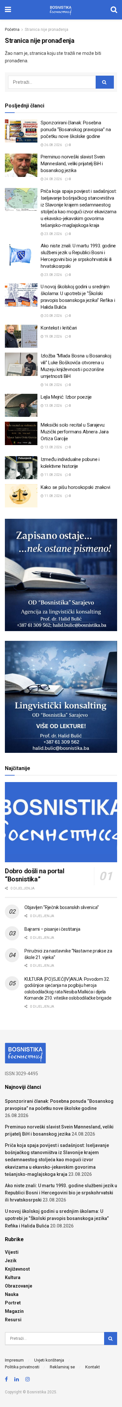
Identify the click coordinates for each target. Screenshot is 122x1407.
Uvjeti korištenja (49, 1360)
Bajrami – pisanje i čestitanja (52, 929)
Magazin (14, 1311)
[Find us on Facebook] (6, 1379)
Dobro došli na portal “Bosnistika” (34, 875)
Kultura (12, 1277)
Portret (13, 1302)
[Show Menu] (8, 9)
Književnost (17, 1269)
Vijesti (12, 1252)
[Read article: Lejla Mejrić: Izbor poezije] (21, 405)
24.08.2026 (53, 179)
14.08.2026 (53, 385)
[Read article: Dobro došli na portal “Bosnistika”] (61, 822)
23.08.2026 (53, 234)
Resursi (13, 1319)
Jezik (11, 1260)
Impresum (14, 1360)
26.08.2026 (53, 145)
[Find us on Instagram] (27, 1379)
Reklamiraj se (62, 1366)
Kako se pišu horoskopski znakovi (75, 487)
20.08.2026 (53, 316)
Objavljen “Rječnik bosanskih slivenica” (61, 907)
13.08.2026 (53, 405)
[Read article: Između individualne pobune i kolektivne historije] (21, 467)
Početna (12, 29)
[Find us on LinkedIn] (16, 1379)
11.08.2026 (53, 475)
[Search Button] (114, 9)
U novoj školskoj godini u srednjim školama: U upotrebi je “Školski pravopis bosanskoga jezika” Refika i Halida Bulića (57, 1218)
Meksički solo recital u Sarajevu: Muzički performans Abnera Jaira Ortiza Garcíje (75, 432)
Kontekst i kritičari (59, 328)
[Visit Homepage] (61, 9)
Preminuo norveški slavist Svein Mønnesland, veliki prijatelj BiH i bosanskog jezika (73, 163)
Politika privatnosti (22, 1366)
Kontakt (92, 1366)
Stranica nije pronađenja (46, 29)
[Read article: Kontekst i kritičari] (21, 336)
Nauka (12, 1294)
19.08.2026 (53, 336)
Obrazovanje (18, 1286)
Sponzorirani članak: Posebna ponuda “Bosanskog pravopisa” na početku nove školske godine (76, 129)
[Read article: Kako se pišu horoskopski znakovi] (21, 495)
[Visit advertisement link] (61, 575)
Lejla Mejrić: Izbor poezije (66, 397)
